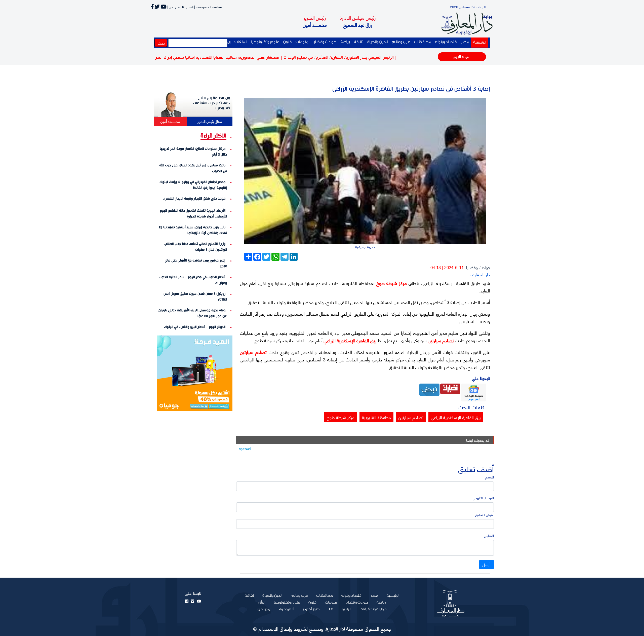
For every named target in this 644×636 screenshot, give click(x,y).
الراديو (346, 609)
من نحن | (173, 7)
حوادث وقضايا (324, 42)
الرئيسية (478, 42)
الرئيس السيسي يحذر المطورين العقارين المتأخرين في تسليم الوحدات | (360, 57)
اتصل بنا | (186, 7)
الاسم (490, 476)
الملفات (240, 42)
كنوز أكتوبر (311, 609)
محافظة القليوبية (376, 417)
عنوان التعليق (484, 514)
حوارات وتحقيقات (373, 609)
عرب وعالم (401, 42)
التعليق (489, 535)
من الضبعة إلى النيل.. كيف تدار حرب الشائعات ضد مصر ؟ (211, 103)
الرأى (261, 603)
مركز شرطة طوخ (391, 283)
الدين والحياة (377, 42)
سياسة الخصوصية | (208, 7)
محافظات (422, 42)
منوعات (302, 42)
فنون (287, 42)
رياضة (345, 42)
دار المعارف (480, 274)
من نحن (264, 609)
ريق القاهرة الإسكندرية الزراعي (349, 340)
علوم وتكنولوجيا (265, 42)
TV (330, 609)
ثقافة (358, 42)
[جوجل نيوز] (473, 392)
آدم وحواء (286, 609)
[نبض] (429, 389)
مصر (465, 42)
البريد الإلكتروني (483, 497)
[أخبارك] (450, 388)
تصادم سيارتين (440, 340)
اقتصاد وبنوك (446, 42)
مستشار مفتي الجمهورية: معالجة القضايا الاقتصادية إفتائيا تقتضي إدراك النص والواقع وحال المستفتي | (219, 57)
